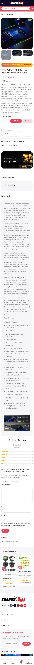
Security (12, 581)
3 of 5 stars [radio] (15, 481)
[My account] (32, 3)
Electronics (6, 581)
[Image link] (13, 599)
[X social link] (9, 145)
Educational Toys (25, 574)
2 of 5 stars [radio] (13, 481)
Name (3, 507)
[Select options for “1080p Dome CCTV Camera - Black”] (4, 569)
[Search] (30, 8)
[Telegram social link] (16, 145)
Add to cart (16, 121)
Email (3, 515)
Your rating (5, 481)
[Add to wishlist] (13, 558)
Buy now (27, 121)
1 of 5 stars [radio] (12, 481)
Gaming (10, 14)
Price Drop (22, 575)
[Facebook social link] (7, 145)
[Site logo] (17, 3)
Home (3, 14)
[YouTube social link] (21, 605)
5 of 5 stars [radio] (18, 481)
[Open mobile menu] (2, 3)
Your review (5, 485)
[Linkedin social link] (14, 145)
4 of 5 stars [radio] (16, 481)
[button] (3, 33)
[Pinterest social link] (11, 145)
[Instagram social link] (18, 605)
